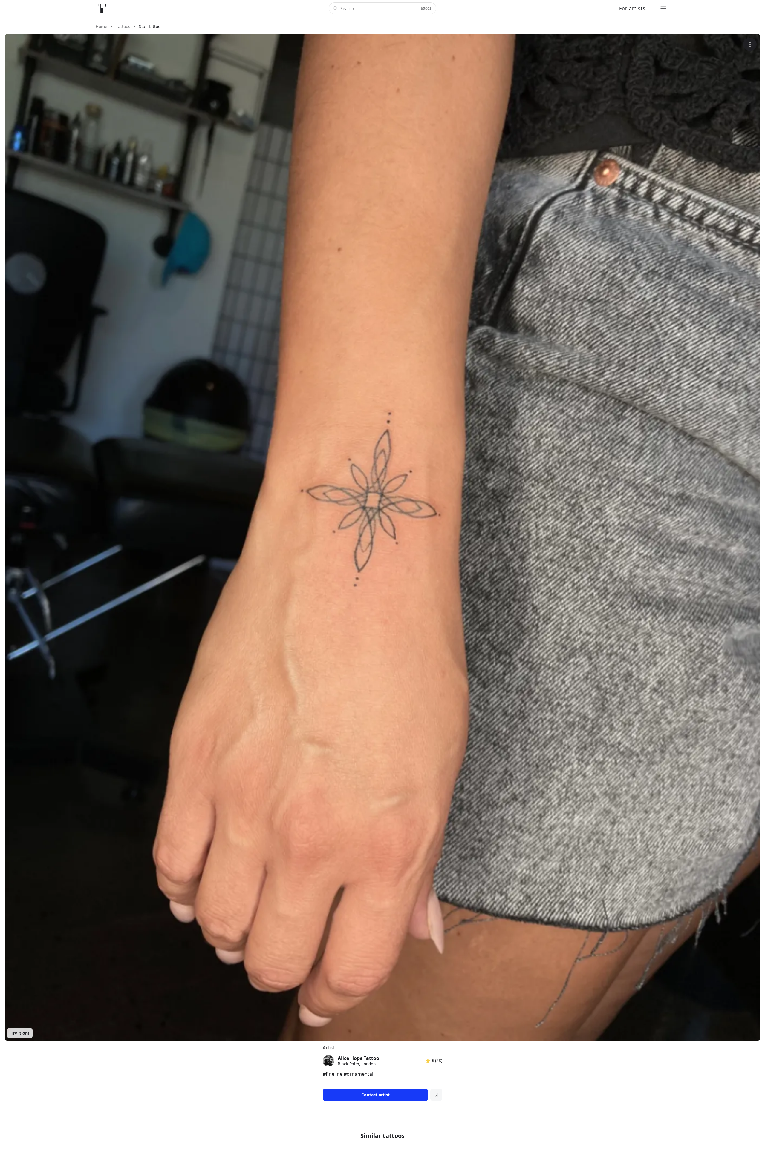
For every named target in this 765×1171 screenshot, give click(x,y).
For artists (632, 8)
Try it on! (20, 1033)
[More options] (750, 44)
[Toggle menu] (663, 8)
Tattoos (425, 8)
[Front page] (102, 8)
